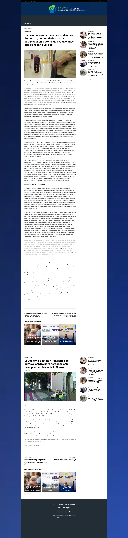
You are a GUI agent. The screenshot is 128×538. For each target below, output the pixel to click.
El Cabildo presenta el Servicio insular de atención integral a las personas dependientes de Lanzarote (35, 315)
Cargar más (91, 79)
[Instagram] (99, 1)
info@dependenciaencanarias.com (66, 515)
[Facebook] (97, 1)
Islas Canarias (91, 60)
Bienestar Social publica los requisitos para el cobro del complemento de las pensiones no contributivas (95, 55)
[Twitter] (101, 1)
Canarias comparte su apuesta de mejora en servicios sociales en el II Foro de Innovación (94, 64)
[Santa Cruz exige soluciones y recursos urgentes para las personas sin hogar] (67, 334)
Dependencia (30, 28)
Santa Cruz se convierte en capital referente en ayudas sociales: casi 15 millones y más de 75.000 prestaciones (95, 46)
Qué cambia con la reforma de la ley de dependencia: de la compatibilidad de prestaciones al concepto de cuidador (95, 36)
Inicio (25, 28)
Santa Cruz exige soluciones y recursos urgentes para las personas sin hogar (67, 340)
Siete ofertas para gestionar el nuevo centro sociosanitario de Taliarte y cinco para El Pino (95, 73)
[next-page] (28, 347)
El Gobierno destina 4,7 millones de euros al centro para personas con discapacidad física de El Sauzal (64, 315)
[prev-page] (25, 347)
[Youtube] (103, 1)
